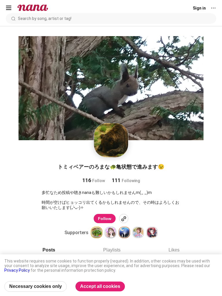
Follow (104, 218)
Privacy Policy (17, 270)
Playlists (112, 249)
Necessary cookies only (35, 286)
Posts (48, 249)
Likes (174, 249)
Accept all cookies (100, 286)
